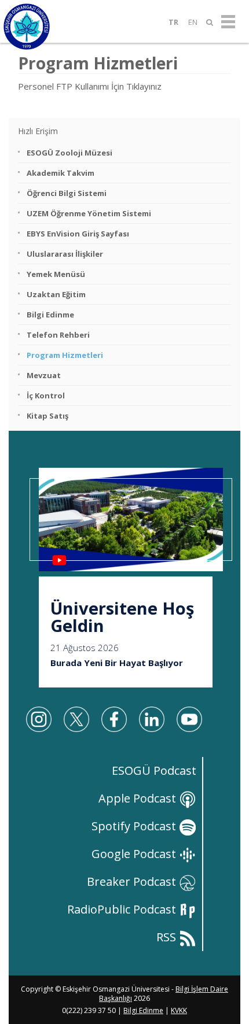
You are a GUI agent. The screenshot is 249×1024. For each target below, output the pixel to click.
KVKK (179, 1010)
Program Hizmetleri (65, 355)
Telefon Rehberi (58, 335)
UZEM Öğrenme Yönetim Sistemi (89, 213)
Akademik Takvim (60, 173)
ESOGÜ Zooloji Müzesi (69, 152)
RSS (167, 937)
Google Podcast (135, 854)
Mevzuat (44, 375)
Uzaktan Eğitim (56, 294)
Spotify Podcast (135, 826)
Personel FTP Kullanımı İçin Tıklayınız (90, 86)
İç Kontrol (46, 395)
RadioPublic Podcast (123, 909)
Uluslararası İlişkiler (65, 254)
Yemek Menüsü (56, 274)
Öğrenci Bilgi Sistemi (67, 193)
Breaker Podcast (133, 881)
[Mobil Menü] (228, 22)
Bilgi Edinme (50, 314)
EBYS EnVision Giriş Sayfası (78, 233)
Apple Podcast (138, 798)
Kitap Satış (47, 416)
